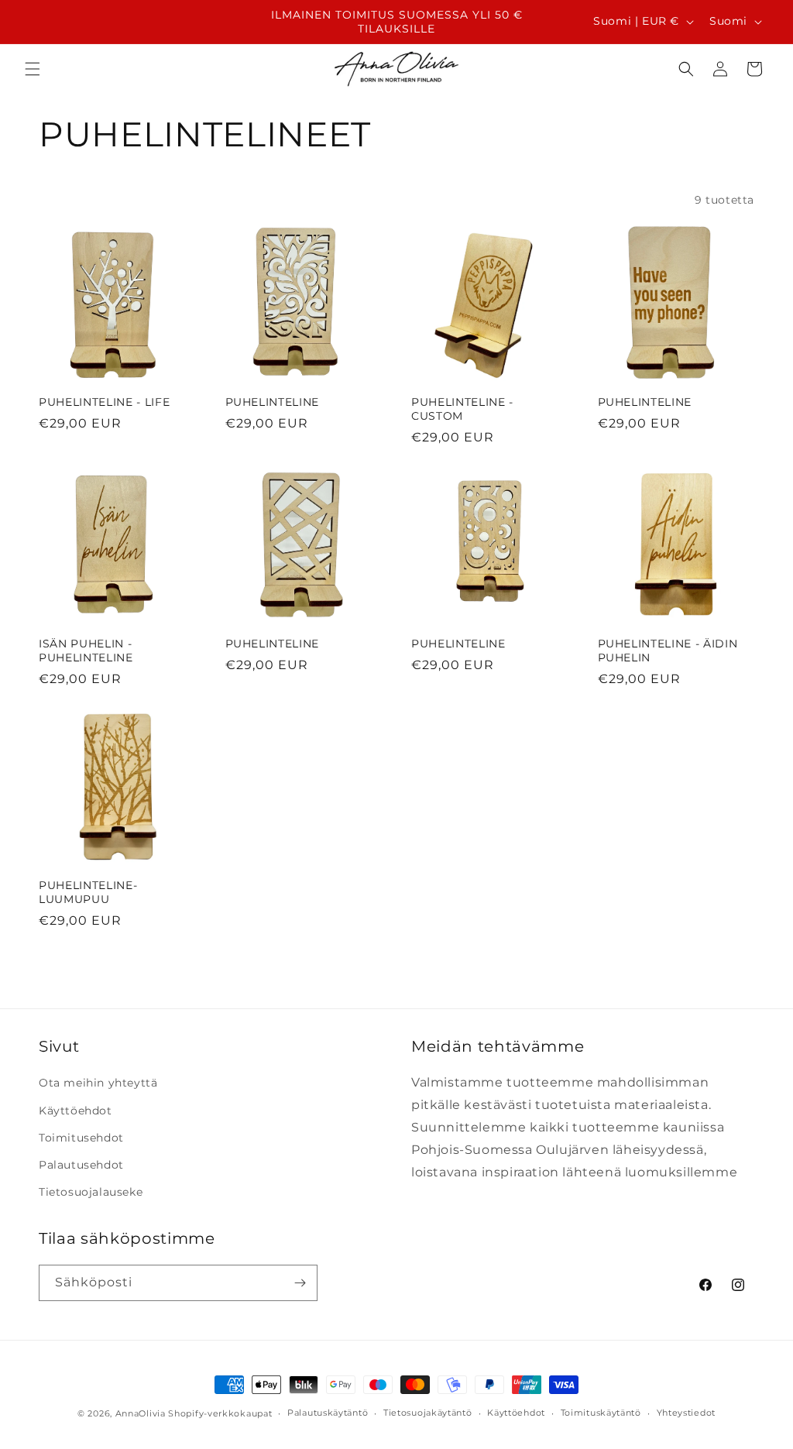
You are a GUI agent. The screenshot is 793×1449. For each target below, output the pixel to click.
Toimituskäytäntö (601, 1412)
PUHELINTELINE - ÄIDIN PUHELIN (668, 650)
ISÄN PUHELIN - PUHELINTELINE (86, 650)
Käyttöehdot (75, 1111)
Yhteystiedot (686, 1412)
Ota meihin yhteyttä (98, 1083)
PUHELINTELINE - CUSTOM (462, 409)
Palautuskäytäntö (327, 1412)
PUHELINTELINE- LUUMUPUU (88, 892)
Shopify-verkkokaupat (220, 1413)
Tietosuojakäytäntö (427, 1412)
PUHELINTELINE (272, 402)
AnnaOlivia (140, 1413)
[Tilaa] (300, 1283)
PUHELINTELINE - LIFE (104, 402)
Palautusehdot (81, 1165)
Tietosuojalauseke (90, 1192)
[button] (32, 69)
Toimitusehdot (81, 1138)
